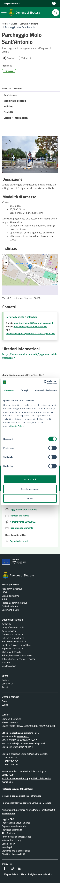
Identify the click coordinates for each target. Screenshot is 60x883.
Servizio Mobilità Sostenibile (21, 317)
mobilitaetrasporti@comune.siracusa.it (33, 323)
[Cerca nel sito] (55, 12)
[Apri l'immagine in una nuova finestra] (30, 155)
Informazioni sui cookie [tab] (46, 390)
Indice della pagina (12, 88)
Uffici (4, 592)
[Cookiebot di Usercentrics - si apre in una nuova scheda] (44, 382)
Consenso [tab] (9, 390)
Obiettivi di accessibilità (13, 854)
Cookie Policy (17, 426)
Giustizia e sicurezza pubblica (16, 645)
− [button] (6, 262)
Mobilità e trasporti (11, 652)
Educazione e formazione (14, 641)
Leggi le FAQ (8, 819)
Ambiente (6, 624)
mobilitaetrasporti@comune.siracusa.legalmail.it (30, 333)
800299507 (23, 736)
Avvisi (5, 687)
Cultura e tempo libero (13, 638)
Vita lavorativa (9, 666)
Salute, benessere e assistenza (17, 655)
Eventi (5, 701)
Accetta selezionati (30, 488)
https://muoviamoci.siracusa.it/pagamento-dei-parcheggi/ (29, 356)
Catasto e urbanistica (12, 634)
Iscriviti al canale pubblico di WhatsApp (22, 796)
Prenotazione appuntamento (16, 822)
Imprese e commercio (12, 648)
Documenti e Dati (10, 610)
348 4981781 (11, 761)
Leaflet (54, 284)
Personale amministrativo (14, 603)
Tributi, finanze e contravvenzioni (18, 659)
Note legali (7, 847)
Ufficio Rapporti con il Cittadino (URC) (20, 733)
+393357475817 (28, 740)
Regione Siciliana (12, 3)
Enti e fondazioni (10, 606)
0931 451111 (26, 747)
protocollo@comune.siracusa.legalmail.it (27, 743)
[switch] (52, 448)
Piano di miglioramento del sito (36, 874)
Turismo (6, 662)
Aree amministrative (12, 589)
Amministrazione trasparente (16, 836)
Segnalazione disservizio (14, 826)
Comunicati (7, 683)
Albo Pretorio (8, 833)
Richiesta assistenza (12, 829)
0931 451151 (11, 757)
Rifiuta (30, 498)
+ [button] (6, 258)
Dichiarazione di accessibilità (16, 850)
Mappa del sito (11, 874)
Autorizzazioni (9, 631)
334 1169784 (11, 764)
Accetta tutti (30, 479)
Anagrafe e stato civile (13, 627)
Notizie (5, 680)
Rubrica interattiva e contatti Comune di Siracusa (26, 803)
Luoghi (5, 704)
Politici (5, 599)
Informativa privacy (11, 840)
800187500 (8, 775)
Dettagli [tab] (25, 390)
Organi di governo (10, 596)
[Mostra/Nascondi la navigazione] (4, 12)
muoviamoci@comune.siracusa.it (30, 326)
